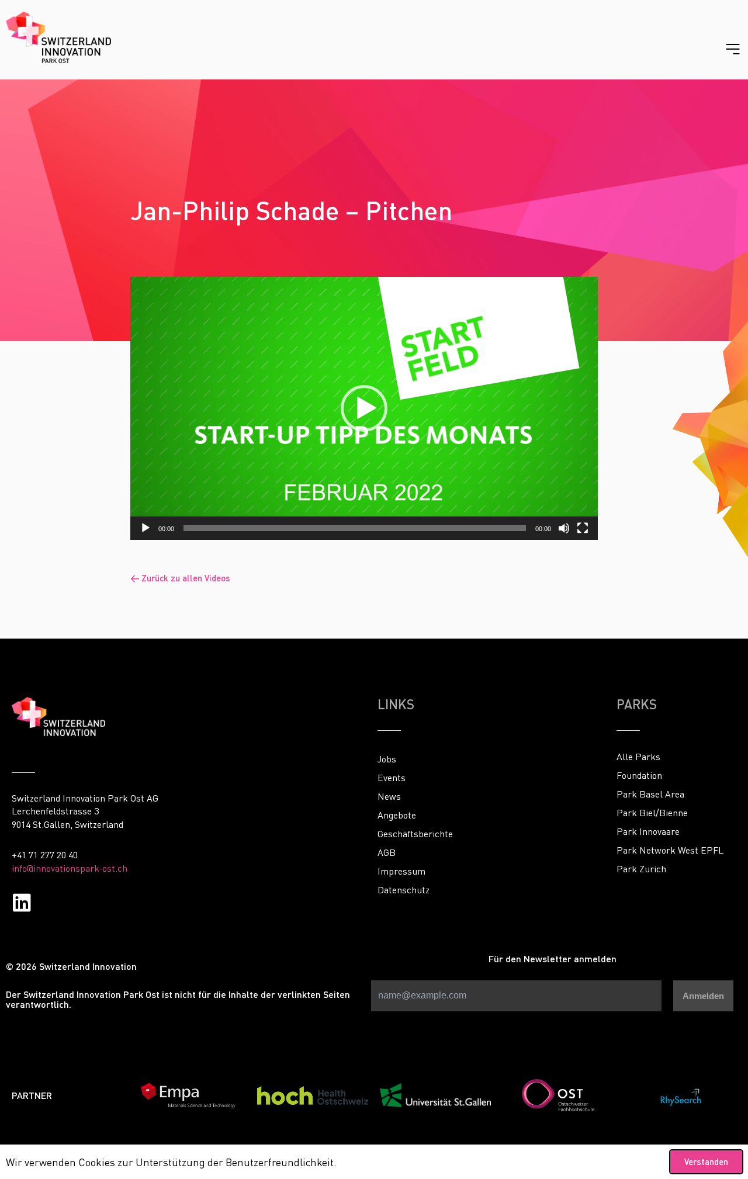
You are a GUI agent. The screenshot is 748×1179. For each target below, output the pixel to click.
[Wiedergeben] (145, 528)
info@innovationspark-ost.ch (69, 868)
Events (392, 777)
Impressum (401, 871)
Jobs (387, 759)
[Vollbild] (582, 528)
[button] (364, 408)
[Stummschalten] (564, 528)
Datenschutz (404, 890)
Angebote (397, 815)
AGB (387, 852)
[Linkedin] (22, 902)
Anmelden (703, 996)
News (389, 796)
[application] (364, 408)
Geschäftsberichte (415, 834)
